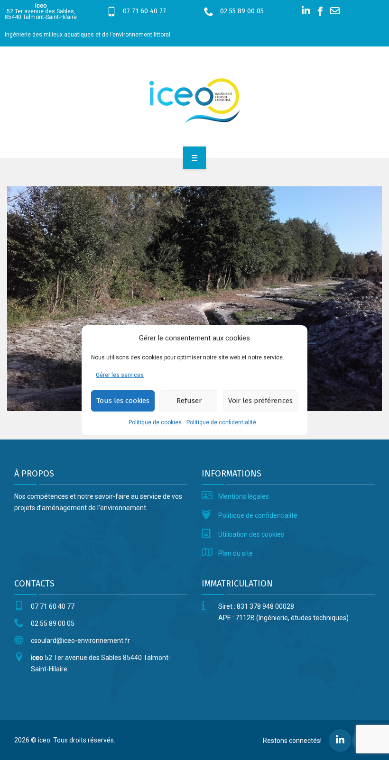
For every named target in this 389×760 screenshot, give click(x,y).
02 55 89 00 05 (242, 11)
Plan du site (235, 553)
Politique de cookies (155, 422)
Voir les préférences (260, 400)
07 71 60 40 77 (144, 11)
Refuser (189, 400)
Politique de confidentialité (221, 422)
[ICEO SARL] (194, 100)
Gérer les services (120, 375)
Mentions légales (243, 496)
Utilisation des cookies (251, 534)
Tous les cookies (122, 400)
